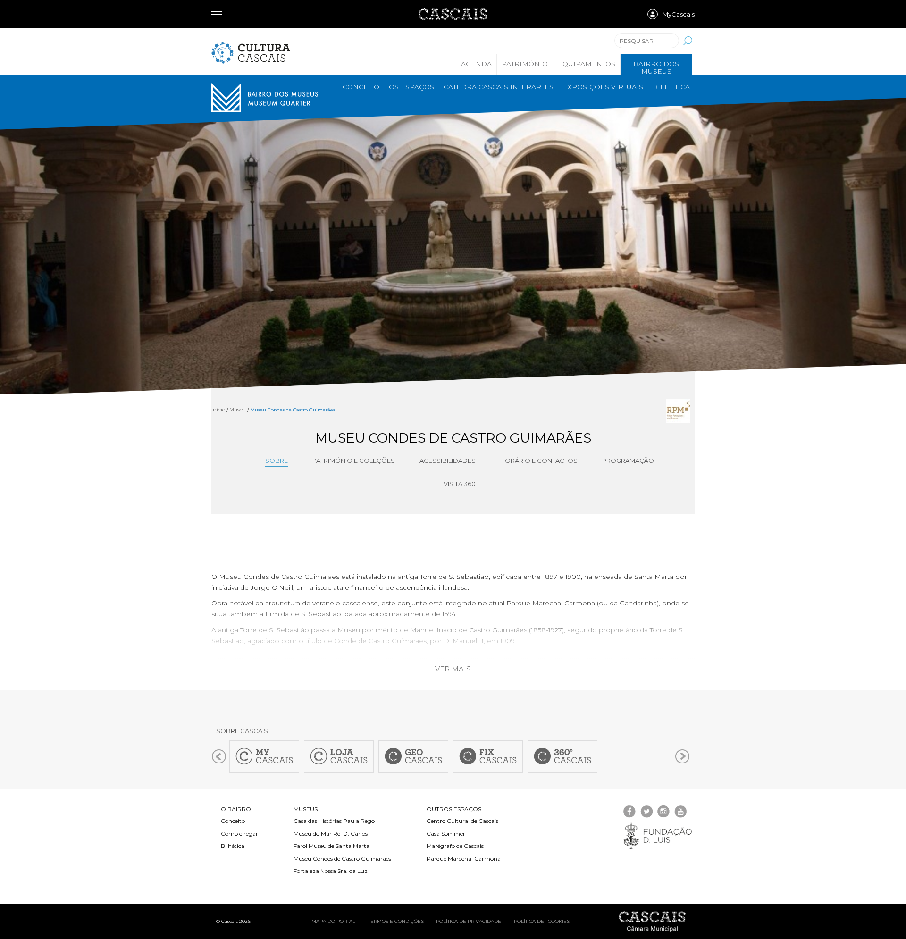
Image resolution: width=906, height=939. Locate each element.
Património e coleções (353, 460)
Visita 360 (460, 483)
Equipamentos (586, 63)
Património (525, 63)
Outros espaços (454, 809)
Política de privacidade (468, 921)
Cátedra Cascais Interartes (499, 87)
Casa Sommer (446, 833)
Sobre (276, 460)
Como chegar (239, 833)
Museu (237, 409)
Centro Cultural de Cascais (462, 820)
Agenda (476, 63)
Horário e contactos (539, 460)
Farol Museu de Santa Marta (331, 845)
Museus (306, 809)
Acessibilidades (447, 460)
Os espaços (411, 87)
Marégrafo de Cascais (455, 845)
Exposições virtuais (603, 87)
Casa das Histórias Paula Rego (334, 820)
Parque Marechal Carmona (464, 858)
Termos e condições (396, 921)
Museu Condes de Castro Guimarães (342, 858)
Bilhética (671, 87)
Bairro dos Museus (656, 67)
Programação (628, 460)
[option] (453, 240)
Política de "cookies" (543, 921)
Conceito (361, 87)
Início (218, 409)
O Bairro (236, 809)
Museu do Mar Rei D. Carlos (331, 833)
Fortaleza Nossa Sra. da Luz (331, 870)
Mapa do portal (333, 921)
